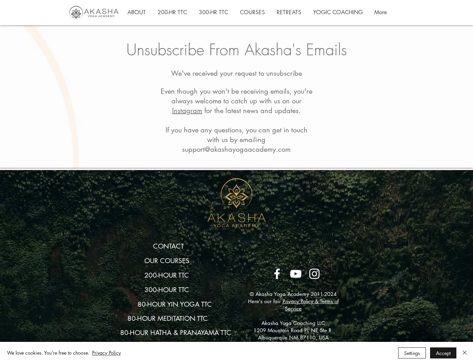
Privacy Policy (106, 352)
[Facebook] (277, 274)
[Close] (465, 352)
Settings (412, 353)
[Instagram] (314, 274)
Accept (443, 353)
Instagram (187, 110)
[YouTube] (296, 274)
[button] (137, 12)
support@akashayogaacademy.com (236, 149)
